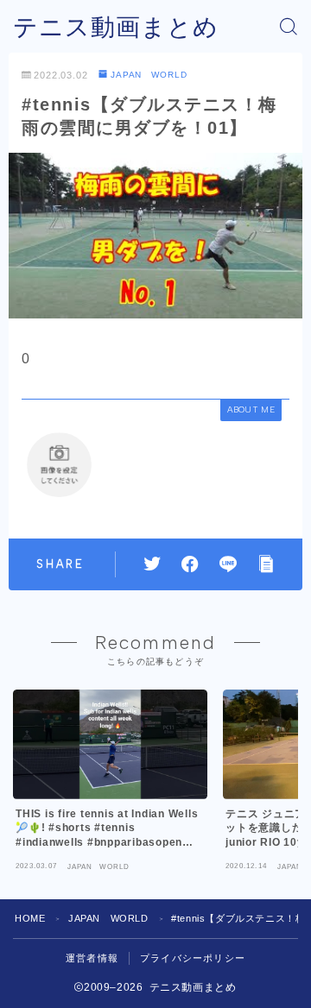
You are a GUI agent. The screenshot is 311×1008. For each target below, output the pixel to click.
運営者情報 (92, 958)
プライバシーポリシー (192, 958)
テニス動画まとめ (116, 27)
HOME (30, 918)
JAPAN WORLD (149, 74)
